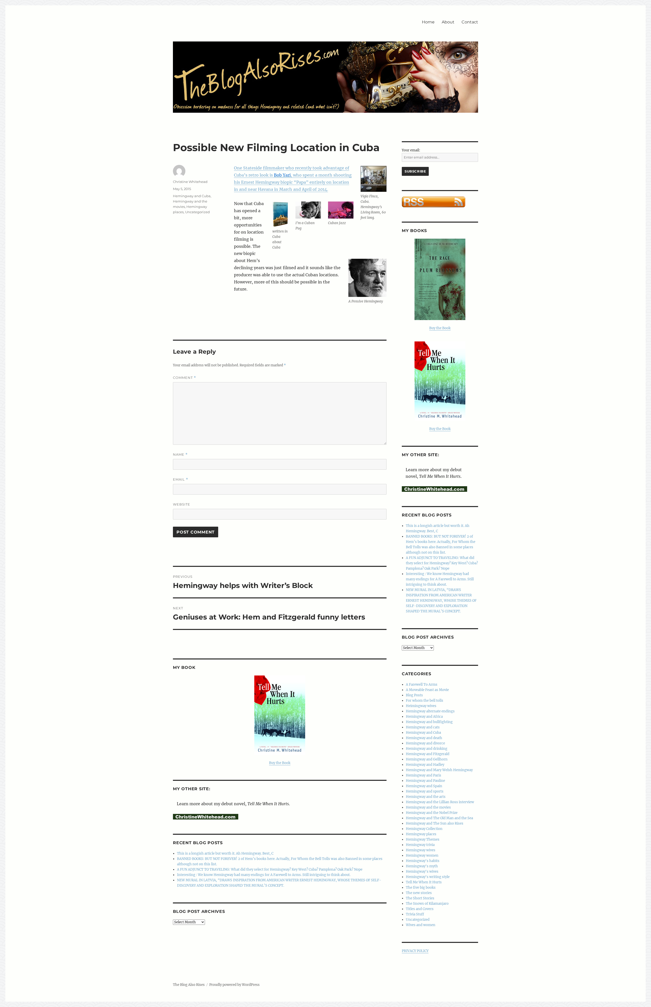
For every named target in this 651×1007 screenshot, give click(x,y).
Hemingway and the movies (428, 807)
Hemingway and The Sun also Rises (434, 823)
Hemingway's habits (422, 861)
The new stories (419, 893)
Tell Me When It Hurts (424, 882)
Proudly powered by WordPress (234, 985)
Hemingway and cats (423, 727)
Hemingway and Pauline (425, 781)
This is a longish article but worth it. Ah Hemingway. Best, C (225, 853)
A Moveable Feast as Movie (427, 690)
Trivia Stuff (415, 914)
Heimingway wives (421, 706)
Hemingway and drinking (426, 748)
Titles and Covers (420, 909)
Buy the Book (279, 763)
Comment (184, 378)
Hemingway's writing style (428, 877)
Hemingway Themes (422, 839)
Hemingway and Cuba (192, 196)
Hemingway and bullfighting (429, 722)
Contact (470, 22)
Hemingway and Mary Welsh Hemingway (439, 770)
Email (180, 479)
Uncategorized (197, 212)
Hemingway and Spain (424, 786)
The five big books (421, 887)
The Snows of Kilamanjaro (427, 903)
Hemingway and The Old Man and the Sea (439, 818)
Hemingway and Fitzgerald (427, 754)
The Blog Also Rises (189, 985)
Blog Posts (414, 695)
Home (428, 22)
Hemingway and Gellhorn (427, 759)
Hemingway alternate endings (430, 711)
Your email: (411, 150)
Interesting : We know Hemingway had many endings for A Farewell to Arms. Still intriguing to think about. (263, 875)
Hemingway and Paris (423, 775)
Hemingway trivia (420, 845)
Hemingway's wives (422, 871)
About (448, 22)
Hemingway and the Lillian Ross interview (440, 802)
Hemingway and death (424, 738)
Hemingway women (422, 855)
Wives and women (420, 925)
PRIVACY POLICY (415, 951)
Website (181, 504)
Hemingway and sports (424, 791)
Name (180, 454)
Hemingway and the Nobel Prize (431, 813)
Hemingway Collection (424, 829)
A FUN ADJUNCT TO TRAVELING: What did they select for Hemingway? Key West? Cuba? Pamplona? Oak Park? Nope (269, 869)
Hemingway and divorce (425, 743)
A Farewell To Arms (421, 684)
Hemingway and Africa (424, 716)
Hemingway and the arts (426, 797)
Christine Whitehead (190, 182)
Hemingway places (421, 834)
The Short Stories (420, 898)
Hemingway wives (420, 850)
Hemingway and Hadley (425, 765)
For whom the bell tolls (424, 700)
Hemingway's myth (422, 866)
